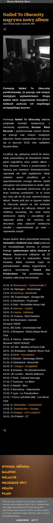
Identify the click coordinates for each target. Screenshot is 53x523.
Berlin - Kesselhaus (24, 354)
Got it (34, 520)
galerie (9, 471)
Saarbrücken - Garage (25, 408)
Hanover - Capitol (22, 308)
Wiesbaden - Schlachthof (27, 404)
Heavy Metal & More (18, 1)
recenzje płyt (14, 482)
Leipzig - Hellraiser (23, 312)
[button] (4, 29)
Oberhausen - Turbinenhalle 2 (29, 285)
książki (7, 487)
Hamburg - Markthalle (25, 293)
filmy (6, 493)
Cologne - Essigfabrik (25, 366)
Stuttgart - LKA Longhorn (26, 412)
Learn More (22, 520)
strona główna (15, 466)
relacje (9, 477)
